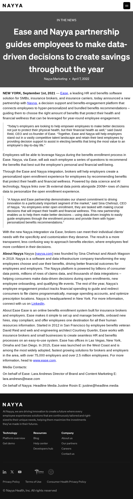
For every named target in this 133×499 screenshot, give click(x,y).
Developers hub (43, 448)
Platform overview (14, 438)
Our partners (69, 443)
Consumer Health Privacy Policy (66, 481)
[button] (126, 5)
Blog (36, 438)
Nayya (32, 103)
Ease (64, 93)
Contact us (67, 453)
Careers (66, 448)
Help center (40, 443)
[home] (13, 5)
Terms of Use (33, 481)
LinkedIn (38, 303)
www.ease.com (44, 360)
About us (67, 438)
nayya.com (44, 253)
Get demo (9, 443)
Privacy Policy (11, 481)
